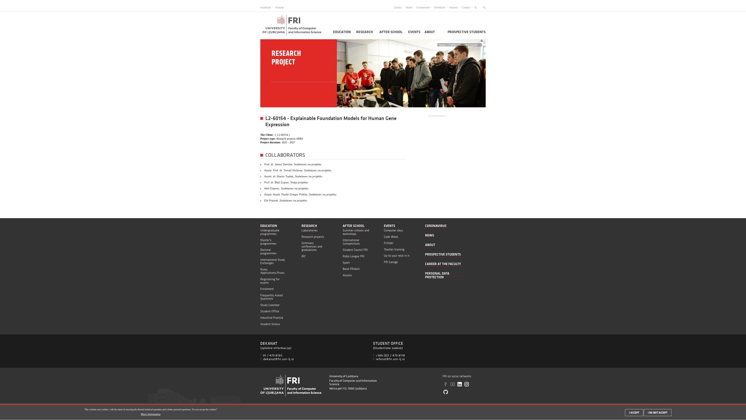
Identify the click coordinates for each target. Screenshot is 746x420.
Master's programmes (268, 241)
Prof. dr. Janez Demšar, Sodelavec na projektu (292, 164)
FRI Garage (391, 262)
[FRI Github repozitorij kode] (445, 392)
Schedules (439, 7)
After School (391, 32)
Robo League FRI (353, 256)
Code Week (391, 237)
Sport (346, 262)
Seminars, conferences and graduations (312, 246)
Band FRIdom (351, 269)
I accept (634, 413)
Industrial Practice (271, 317)
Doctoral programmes (268, 251)
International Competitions (351, 241)
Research (364, 32)
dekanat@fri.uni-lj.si (278, 359)
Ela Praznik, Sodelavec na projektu (285, 200)
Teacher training (394, 249)
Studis (409, 7)
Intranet (454, 7)
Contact (466, 7)
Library (397, 7)
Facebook (265, 7)
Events (414, 32)
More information (150, 414)
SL (475, 7)
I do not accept (657, 413)
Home (442, 44)
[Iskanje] (483, 8)
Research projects (313, 237)
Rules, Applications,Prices (272, 271)
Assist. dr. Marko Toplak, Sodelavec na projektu (293, 176)
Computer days (393, 230)
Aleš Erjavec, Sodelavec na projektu (286, 188)
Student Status (270, 324)
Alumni (347, 275)
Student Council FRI (355, 250)
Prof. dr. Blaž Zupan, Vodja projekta (286, 182)
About (429, 32)
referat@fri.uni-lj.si (390, 359)
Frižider (388, 243)
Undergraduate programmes (269, 232)
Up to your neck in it (397, 255)
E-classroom (423, 7)
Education (342, 32)
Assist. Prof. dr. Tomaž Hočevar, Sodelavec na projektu (297, 170)
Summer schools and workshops (356, 232)
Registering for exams (270, 280)
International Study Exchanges (272, 261)
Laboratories (310, 230)
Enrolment (267, 289)
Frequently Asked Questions (271, 297)
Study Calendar (270, 305)
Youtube (279, 7)
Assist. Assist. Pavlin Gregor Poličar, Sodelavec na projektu (300, 194)
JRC (304, 256)
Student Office (269, 311)
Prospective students (467, 32)
